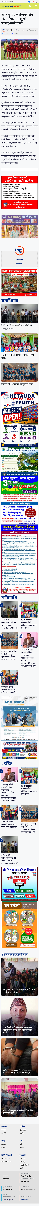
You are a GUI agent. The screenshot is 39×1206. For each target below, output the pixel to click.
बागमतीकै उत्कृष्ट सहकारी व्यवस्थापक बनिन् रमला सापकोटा (9, 689)
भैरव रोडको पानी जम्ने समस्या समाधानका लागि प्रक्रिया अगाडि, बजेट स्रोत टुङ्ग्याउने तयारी (17, 1030)
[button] (30, 6)
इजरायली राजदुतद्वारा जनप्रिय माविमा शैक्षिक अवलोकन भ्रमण (19, 1112)
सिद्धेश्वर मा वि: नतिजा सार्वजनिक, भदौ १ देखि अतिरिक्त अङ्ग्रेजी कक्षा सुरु (19, 991)
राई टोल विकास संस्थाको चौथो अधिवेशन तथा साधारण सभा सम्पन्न (29, 624)
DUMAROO (25, 1199)
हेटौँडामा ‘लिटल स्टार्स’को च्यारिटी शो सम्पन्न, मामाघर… (16, 327)
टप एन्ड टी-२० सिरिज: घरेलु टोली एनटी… (18, 384)
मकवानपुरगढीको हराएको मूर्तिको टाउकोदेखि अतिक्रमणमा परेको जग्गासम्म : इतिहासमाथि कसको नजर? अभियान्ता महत (28, 658)
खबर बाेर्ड (9, 30)
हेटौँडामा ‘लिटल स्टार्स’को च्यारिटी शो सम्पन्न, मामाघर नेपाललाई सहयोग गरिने (9, 624)
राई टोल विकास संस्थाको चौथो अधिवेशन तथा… (18, 356)
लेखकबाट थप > (19, 264)
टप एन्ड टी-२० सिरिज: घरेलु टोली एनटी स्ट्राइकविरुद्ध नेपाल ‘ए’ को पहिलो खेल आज (9, 655)
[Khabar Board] (11, 6)
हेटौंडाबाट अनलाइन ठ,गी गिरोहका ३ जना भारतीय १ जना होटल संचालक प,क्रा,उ (17, 1071)
